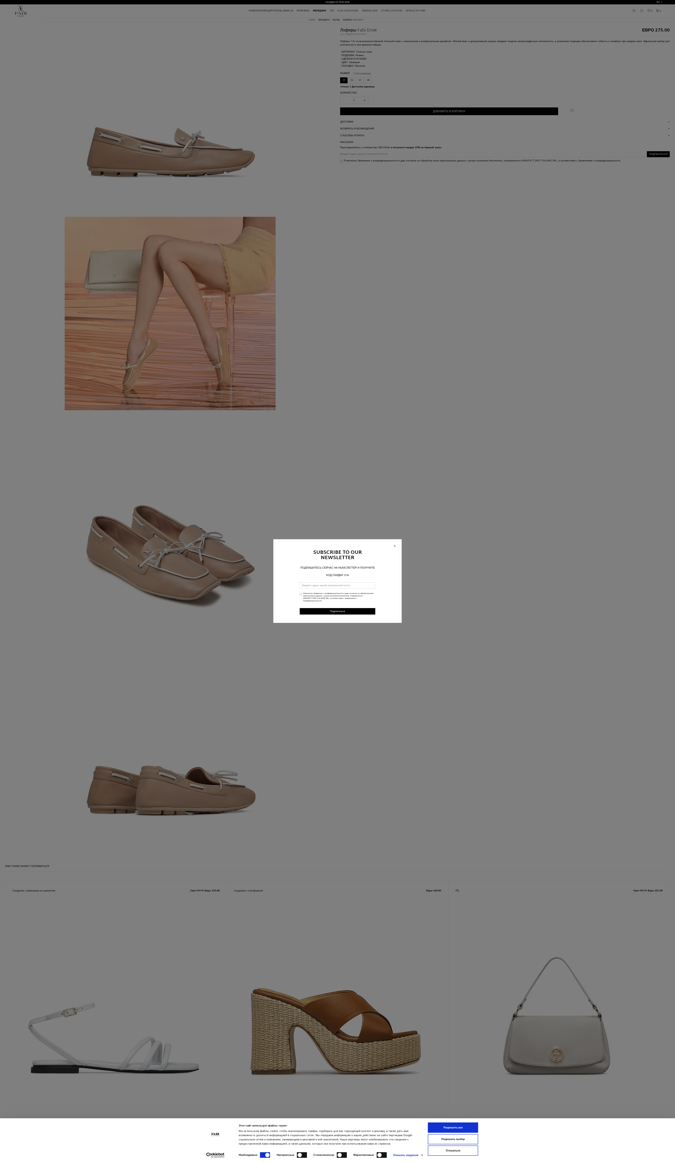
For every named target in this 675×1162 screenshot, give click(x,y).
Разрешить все (453, 1127)
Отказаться (453, 1150)
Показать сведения (405, 1155)
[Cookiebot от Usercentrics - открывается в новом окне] (215, 1155)
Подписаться (337, 611)
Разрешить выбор (453, 1139)
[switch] (302, 1155)
